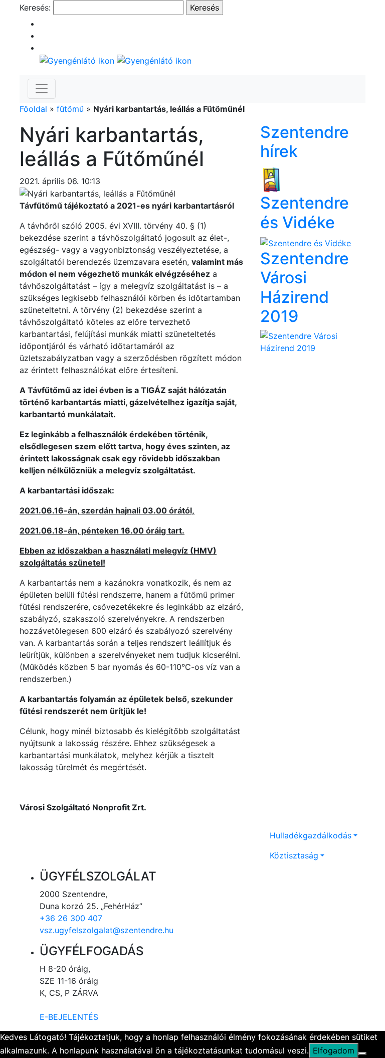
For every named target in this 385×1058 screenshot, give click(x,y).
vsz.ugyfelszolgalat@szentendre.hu (106, 930)
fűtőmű (70, 109)
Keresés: (35, 8)
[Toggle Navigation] (42, 89)
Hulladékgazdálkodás (310, 835)
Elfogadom (333, 1050)
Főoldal (33, 109)
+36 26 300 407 (71, 918)
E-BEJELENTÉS (69, 1017)
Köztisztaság (294, 855)
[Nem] (362, 1053)
